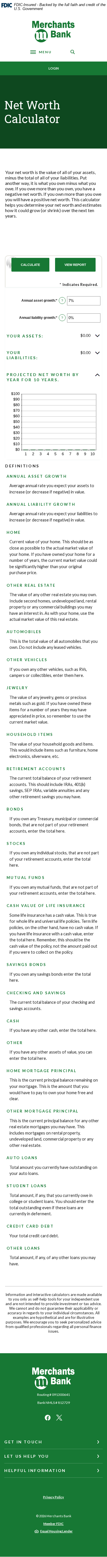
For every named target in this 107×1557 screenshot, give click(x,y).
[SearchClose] (73, 52)
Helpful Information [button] (35, 1470)
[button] (53, 335)
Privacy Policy (53, 1497)
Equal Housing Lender (56, 1531)
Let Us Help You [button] (26, 1456)
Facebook (48, 1417)
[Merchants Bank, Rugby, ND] (53, 31)
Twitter (59, 1417)
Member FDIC (53, 1524)
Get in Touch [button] (23, 1441)
